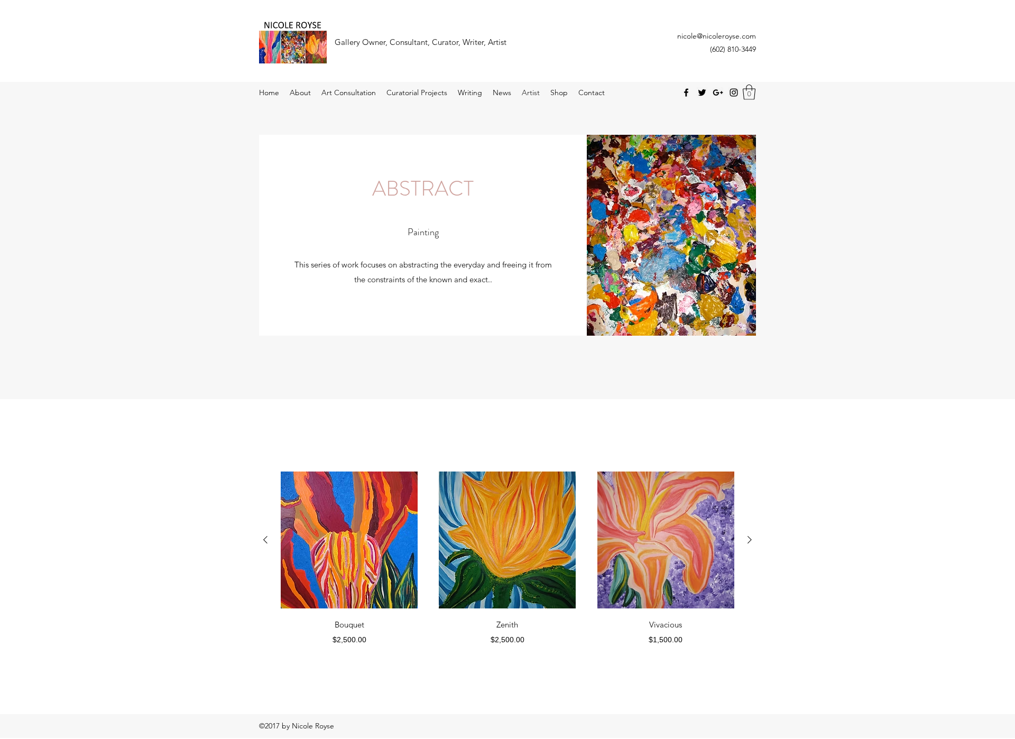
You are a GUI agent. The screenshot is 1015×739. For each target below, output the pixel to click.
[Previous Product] (265, 539)
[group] (507, 558)
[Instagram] (733, 92)
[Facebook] (686, 92)
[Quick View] (349, 540)
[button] (749, 92)
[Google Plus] (718, 92)
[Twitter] (702, 92)
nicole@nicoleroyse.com (716, 36)
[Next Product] (749, 539)
